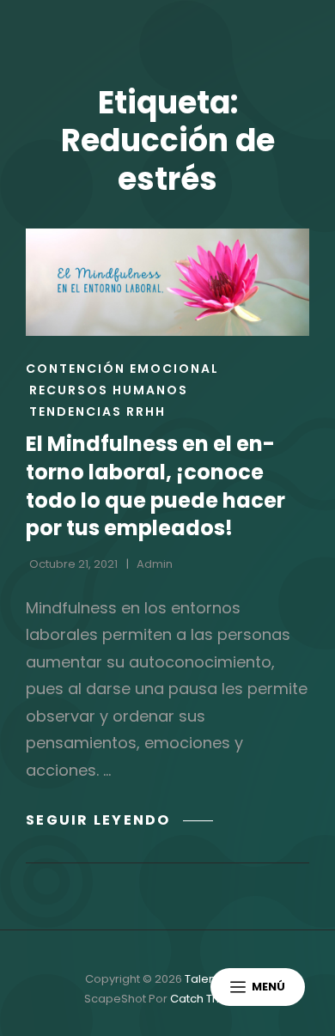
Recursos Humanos (108, 390)
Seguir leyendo (119, 820)
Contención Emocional (122, 368)
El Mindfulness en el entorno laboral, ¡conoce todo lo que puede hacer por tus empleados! (155, 486)
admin (155, 564)
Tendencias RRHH (97, 411)
